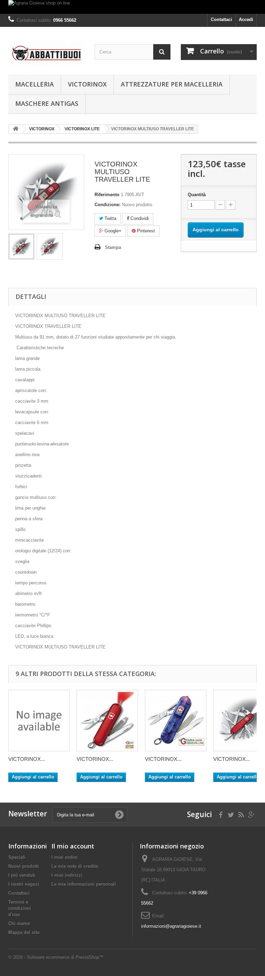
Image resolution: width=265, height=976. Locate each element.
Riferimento (107, 194)
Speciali (17, 857)
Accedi (246, 19)
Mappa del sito (24, 932)
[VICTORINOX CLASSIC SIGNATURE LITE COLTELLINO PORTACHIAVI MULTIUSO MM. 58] (107, 720)
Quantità (197, 194)
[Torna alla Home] (15, 129)
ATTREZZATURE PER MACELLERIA (172, 84)
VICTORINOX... (26, 759)
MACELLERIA (34, 84)
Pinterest (145, 230)
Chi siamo (19, 923)
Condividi (139, 218)
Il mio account (72, 846)
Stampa (113, 247)
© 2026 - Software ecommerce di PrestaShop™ (56, 957)
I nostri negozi (23, 884)
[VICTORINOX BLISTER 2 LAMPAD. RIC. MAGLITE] (39, 720)
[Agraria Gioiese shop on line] (132, 7)
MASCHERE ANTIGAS (46, 103)
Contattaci (221, 19)
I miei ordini (64, 857)
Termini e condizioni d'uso (19, 908)
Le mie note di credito (74, 866)
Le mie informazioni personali (83, 884)
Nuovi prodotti (23, 866)
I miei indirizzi (66, 875)
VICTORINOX (87, 84)
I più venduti (21, 875)
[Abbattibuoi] (46, 53)
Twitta (109, 218)
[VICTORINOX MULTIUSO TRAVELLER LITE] (21, 246)
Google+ (112, 230)
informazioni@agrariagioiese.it (171, 926)
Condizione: (107, 204)
